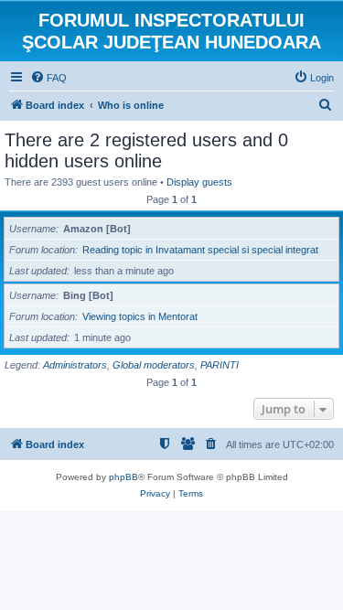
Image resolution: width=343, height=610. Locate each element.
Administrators (75, 364)
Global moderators (154, 364)
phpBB (123, 477)
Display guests (199, 182)
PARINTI (219, 364)
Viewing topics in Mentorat (140, 316)
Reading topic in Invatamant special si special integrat (200, 249)
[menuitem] (48, 78)
